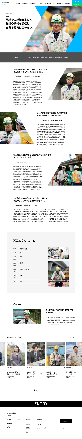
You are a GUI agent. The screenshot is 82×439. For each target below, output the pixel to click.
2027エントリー (77, 4)
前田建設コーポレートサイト (65, 426)
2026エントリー (77, 1)
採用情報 (67, 4)
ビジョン (18, 4)
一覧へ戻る (35, 390)
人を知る (40, 4)
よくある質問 (39, 424)
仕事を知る (33, 4)
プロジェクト (48, 4)
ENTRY (41, 403)
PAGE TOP (65, 421)
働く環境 (59, 4)
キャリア (27, 431)
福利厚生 (27, 432)
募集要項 (38, 422)
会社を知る (25, 4)
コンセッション (28, 424)
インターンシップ (41, 428)
